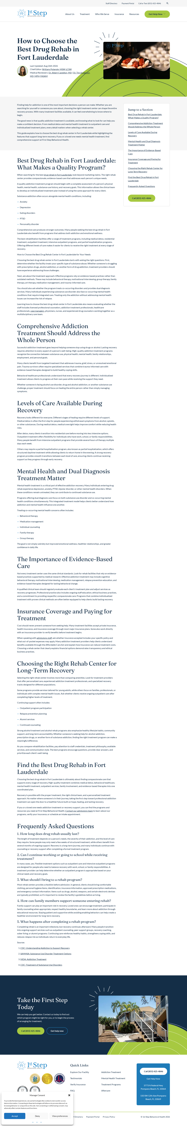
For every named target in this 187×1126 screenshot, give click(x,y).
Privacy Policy (109, 1117)
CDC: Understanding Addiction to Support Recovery (45, 948)
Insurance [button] (119, 14)
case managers (37, 311)
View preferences (60, 1116)
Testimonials (76, 1078)
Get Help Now (153, 1078)
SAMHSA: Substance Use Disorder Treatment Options (45, 953)
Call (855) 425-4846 (141, 198)
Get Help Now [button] (155, 14)
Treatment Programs (111, 1084)
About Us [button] (69, 14)
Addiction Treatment (111, 1072)
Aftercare (105, 1090)
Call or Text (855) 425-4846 (149, 3)
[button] (69, 1095)
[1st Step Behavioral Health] (32, 13)
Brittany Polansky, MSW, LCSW (57, 69)
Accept (15, 1116)
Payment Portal (128, 3)
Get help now (57, 1031)
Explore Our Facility (79, 1072)
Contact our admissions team (79, 810)
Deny (37, 1116)
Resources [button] (134, 14)
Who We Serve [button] (102, 14)
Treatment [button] (85, 14)
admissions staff (44, 638)
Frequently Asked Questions (141, 186)
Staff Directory (111, 3)
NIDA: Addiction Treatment (33, 959)
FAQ (72, 1090)
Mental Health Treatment (113, 1078)
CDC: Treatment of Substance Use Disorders (41, 965)
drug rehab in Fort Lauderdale (58, 174)
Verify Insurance (78, 1084)
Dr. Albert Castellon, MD (60, 72)
